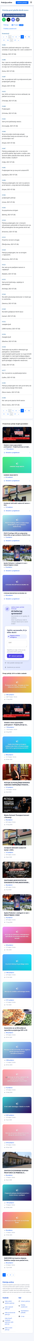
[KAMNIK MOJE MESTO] (17, 470)
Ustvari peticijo (16, 656)
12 (8, 40)
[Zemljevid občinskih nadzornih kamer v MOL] (17, 499)
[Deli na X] (8, 20)
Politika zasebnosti (10, 29)
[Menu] (31, 2)
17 (15, 40)
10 (29, 37)
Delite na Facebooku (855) (15, 15)
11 (4, 40)
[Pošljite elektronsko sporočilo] (13, 20)
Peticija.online (6, 2)
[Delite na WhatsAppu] (4, 20)
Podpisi (18, 25)
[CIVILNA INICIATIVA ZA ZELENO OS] (17, 588)
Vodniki (6, 1298)
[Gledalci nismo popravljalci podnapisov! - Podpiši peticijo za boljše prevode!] (17, 441)
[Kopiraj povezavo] (18, 20)
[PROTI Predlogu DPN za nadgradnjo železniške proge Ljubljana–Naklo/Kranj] (17, 529)
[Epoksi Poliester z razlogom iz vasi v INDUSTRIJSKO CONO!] (17, 559)
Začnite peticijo (22, 2)
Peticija (6, 25)
